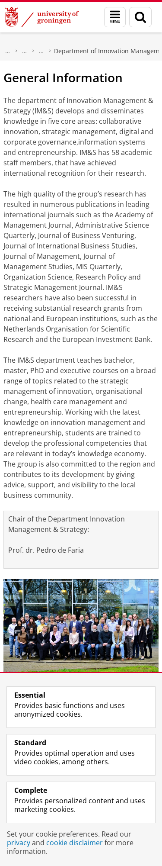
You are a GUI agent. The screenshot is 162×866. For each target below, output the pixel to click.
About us (7, 51)
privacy (18, 842)
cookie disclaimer (74, 842)
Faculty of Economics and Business (24, 51)
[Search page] (140, 17)
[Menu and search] (115, 17)
